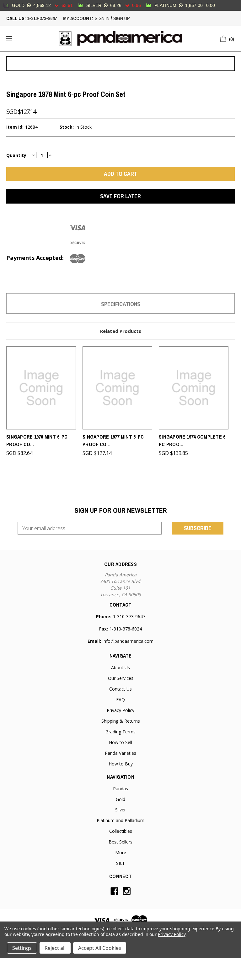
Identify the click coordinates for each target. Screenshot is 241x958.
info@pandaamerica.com (128, 641)
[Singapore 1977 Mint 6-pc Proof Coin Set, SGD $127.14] (117, 388)
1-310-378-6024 (126, 629)
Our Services (120, 678)
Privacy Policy (120, 710)
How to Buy (121, 764)
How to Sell (120, 742)
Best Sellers (120, 842)
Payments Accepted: (35, 257)
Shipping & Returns (120, 721)
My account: (78, 18)
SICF (120, 863)
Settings (22, 947)
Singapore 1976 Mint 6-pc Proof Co (36, 440)
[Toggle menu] (8, 38)
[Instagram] (127, 891)
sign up (121, 18)
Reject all (55, 947)
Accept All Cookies (99, 947)
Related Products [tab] (120, 331)
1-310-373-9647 (42, 18)
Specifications (120, 304)
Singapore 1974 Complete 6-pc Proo (193, 440)
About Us (120, 667)
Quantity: (17, 155)
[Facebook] (114, 891)
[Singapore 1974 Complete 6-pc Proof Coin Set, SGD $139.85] (193, 388)
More (120, 852)
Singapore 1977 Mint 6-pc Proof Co (113, 440)
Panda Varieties (120, 753)
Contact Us (120, 689)
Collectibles (120, 831)
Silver (120, 810)
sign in (102, 18)
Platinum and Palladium (120, 820)
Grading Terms (120, 732)
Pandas (120, 789)
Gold (120, 799)
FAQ (120, 700)
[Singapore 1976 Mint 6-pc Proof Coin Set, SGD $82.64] (41, 388)
